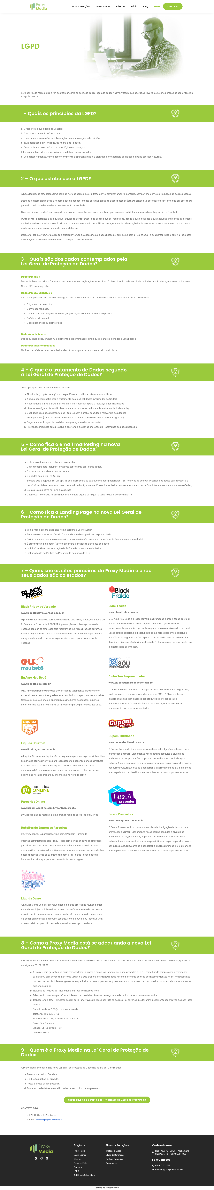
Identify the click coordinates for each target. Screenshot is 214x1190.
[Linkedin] (47, 1158)
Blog (145, 6)
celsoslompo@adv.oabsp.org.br (49, 1120)
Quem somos (103, 6)
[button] (107, 1100)
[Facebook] (35, 1158)
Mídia (134, 6)
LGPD (157, 6)
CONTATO (172, 6)
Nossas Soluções (81, 6)
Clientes (120, 6)
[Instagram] (41, 1158)
